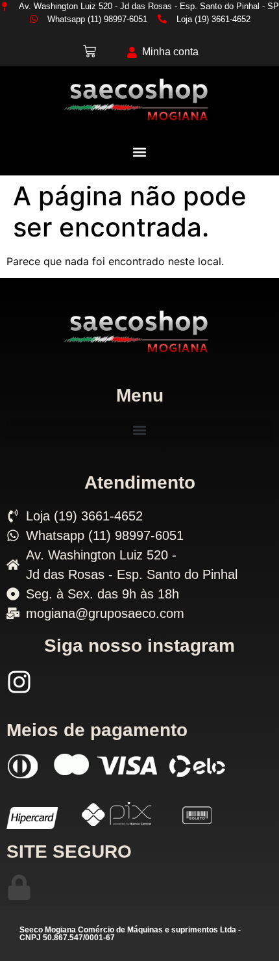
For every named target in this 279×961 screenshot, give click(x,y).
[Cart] (89, 51)
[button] (140, 151)
